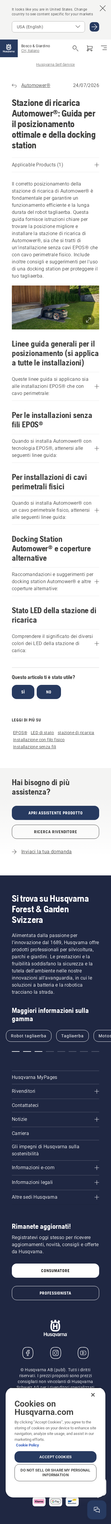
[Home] (9, 48)
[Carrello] (90, 48)
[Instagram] (56, 1353)
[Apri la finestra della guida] (97, 1510)
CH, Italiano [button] (30, 51)
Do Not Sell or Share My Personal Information (55, 1472)
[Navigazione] (104, 48)
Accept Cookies (55, 1457)
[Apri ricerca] (75, 48)
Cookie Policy (27, 1445)
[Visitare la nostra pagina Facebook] (28, 1353)
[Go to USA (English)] (94, 27)
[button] (55, 307)
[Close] (93, 1394)
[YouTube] (83, 1353)
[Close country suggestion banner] (102, 8)
